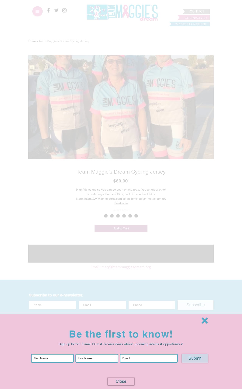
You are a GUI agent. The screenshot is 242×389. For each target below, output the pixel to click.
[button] (204, 320)
